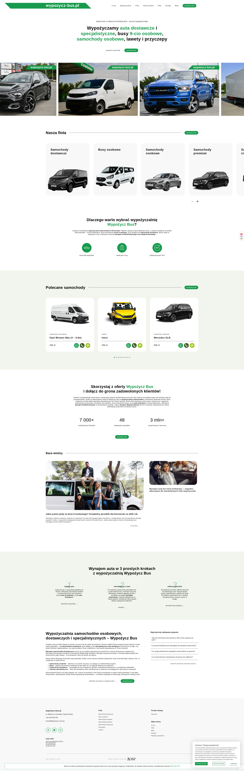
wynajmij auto (190, 5)
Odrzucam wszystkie (219, 763)
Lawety (100, 730)
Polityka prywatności (157, 735)
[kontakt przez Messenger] (54, 730)
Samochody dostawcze (105, 714)
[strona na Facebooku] (48, 730)
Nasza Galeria (148, 5)
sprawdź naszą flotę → (69, 604)
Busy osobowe (103, 717)
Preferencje (234, 763)
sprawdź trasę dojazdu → (175, 605)
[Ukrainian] (241, 239)
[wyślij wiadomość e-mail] (87, 345)
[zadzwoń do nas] (82, 345)
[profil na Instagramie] (60, 730)
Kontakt (168, 5)
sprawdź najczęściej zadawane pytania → (183, 663)
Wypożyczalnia (125, 5)
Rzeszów (154, 714)
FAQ (159, 5)
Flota (137, 5)
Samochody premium (105, 722)
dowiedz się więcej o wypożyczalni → (102, 681)
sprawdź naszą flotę (113, 50)
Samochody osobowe (105, 719)
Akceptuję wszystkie (201, 763)
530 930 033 (175, 766)
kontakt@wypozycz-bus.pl (55, 721)
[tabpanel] (70, 325)
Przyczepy (101, 727)
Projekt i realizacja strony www (117, 759)
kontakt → (122, 607)
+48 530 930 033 (52, 717)
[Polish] (241, 233)
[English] (241, 236)
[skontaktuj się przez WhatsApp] (76, 345)
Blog (176, 5)
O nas (114, 5)
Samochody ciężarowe (105, 724)
